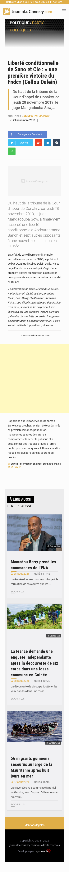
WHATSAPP (14, 466)
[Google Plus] (38, 142)
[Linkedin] (47, 142)
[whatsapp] (12, 151)
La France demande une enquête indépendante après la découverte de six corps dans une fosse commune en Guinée (34, 663)
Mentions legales (34, 825)
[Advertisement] (34, 378)
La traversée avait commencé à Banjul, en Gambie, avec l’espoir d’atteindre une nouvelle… (34, 792)
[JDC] (27, 11)
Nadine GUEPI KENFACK (35, 116)
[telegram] (56, 142)
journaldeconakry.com (22, 845)
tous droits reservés (48, 845)
